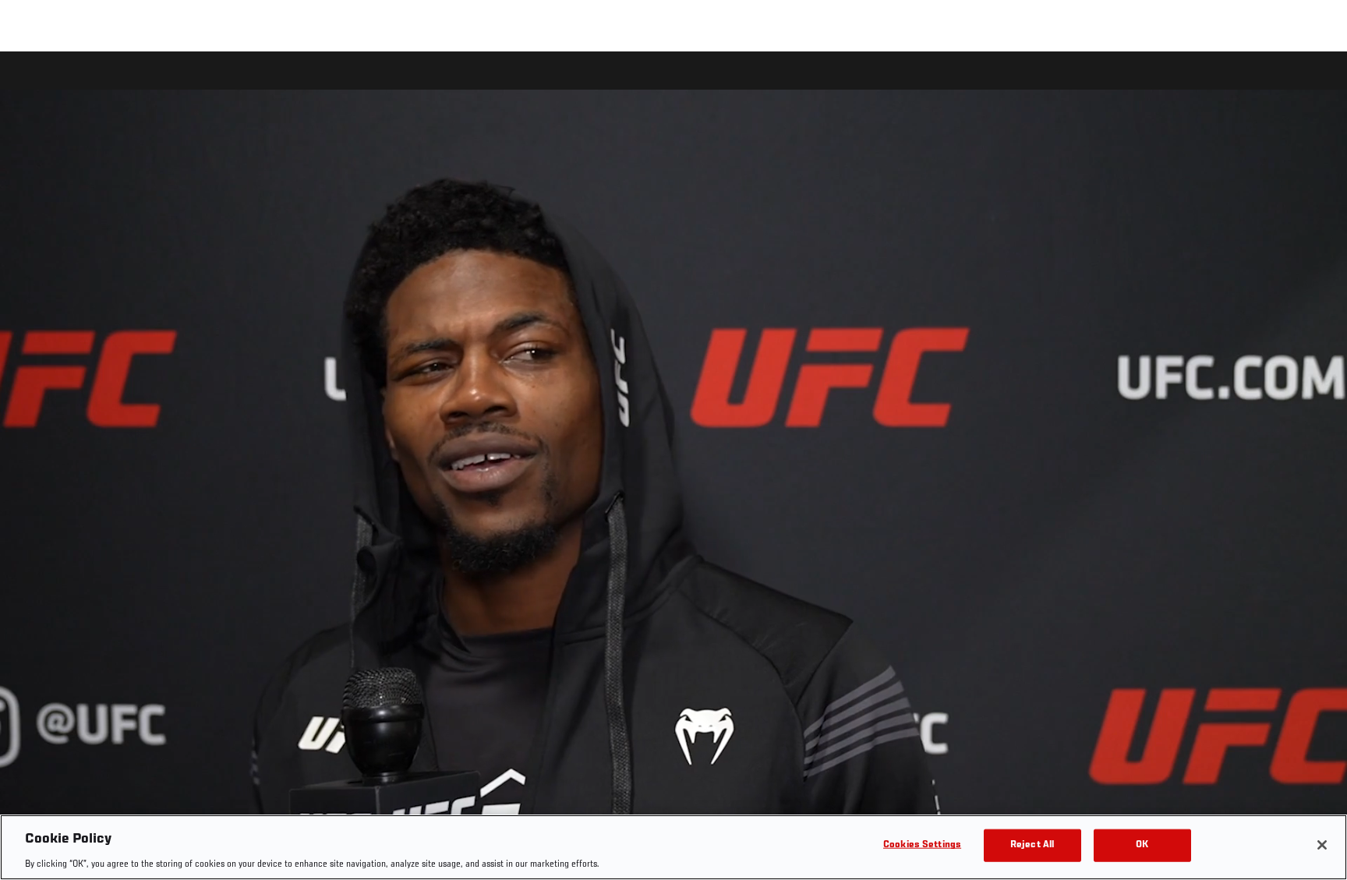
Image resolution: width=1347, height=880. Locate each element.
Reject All (1032, 844)
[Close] (1322, 845)
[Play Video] (673, 468)
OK (1142, 844)
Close (1317, 82)
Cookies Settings (922, 844)
